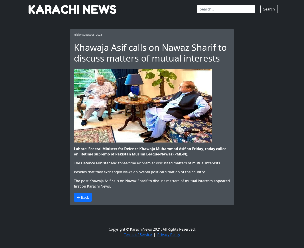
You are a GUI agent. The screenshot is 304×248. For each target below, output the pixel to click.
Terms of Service (138, 234)
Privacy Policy (168, 234)
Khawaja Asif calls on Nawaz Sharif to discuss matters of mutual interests (151, 180)
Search (269, 9)
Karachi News (98, 186)
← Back (83, 197)
